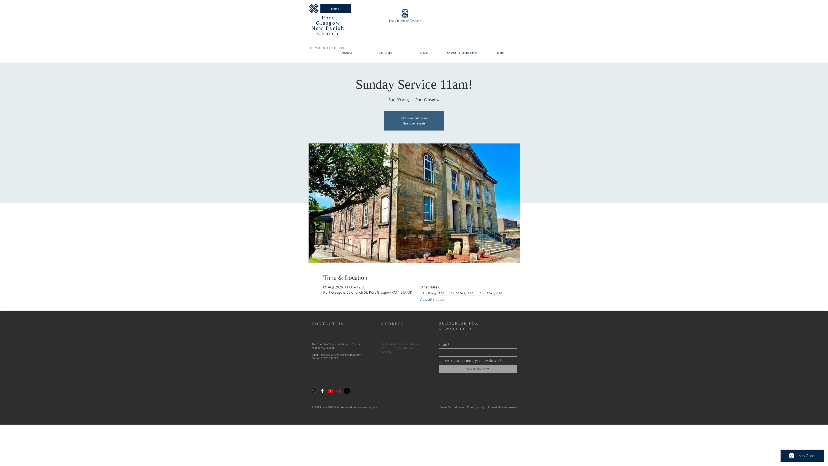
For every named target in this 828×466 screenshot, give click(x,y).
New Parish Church (328, 31)
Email (444, 345)
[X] (347, 391)
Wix (375, 407)
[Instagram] (339, 391)
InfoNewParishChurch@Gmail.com (340, 354)
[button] (424, 53)
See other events (414, 123)
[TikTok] (314, 391)
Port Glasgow (328, 20)
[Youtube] (331, 391)
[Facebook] (322, 391)
